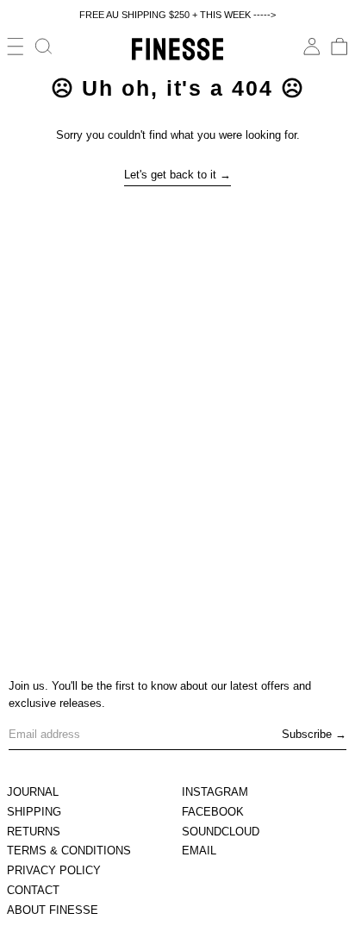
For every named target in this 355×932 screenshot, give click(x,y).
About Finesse (52, 910)
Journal (33, 791)
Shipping (34, 811)
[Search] (44, 46)
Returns (33, 831)
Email (199, 850)
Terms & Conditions (69, 850)
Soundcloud (220, 831)
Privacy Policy (54, 870)
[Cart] (339, 46)
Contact (33, 890)
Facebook (213, 811)
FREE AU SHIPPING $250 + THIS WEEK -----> (177, 14)
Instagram (215, 791)
